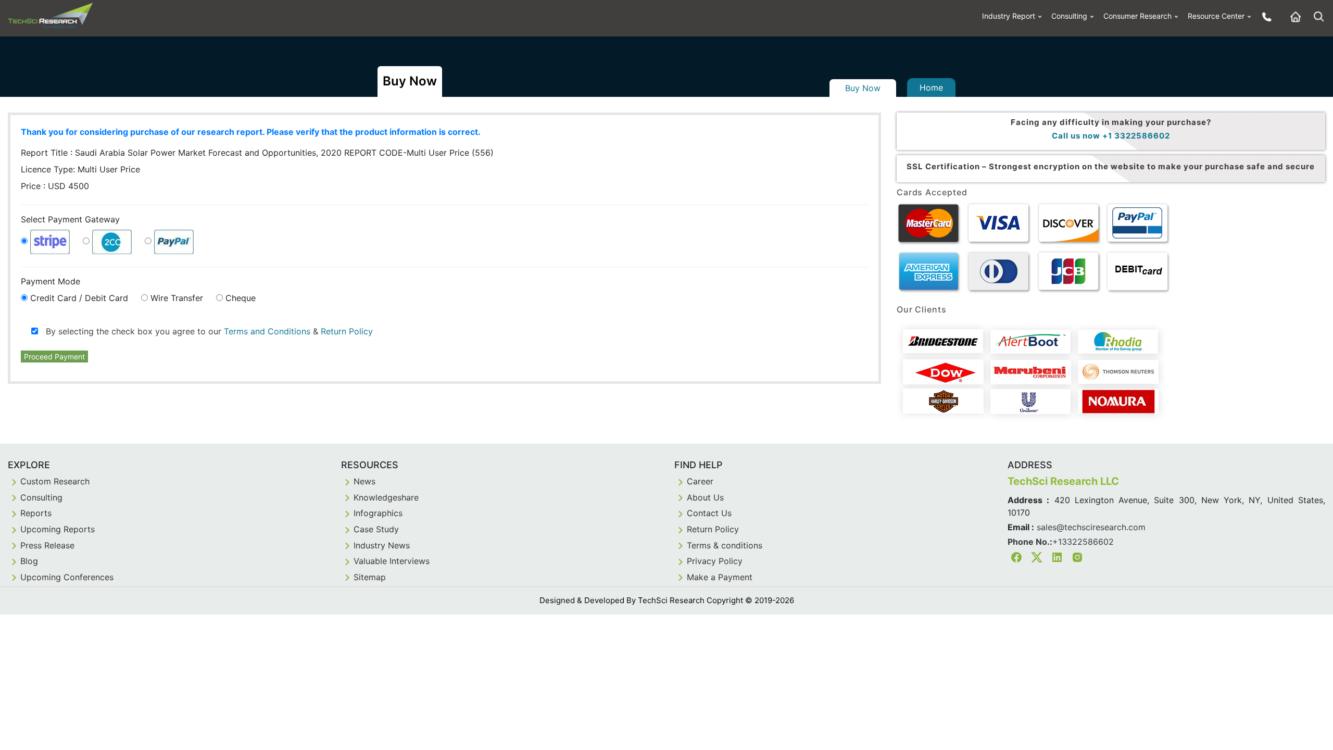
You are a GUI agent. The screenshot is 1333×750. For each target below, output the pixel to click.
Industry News (382, 545)
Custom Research (55, 481)
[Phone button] (1264, 16)
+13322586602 (1083, 541)
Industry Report (1008, 15)
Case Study (376, 529)
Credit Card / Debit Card (79, 298)
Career (700, 481)
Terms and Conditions (267, 331)
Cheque (240, 298)
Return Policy (347, 331)
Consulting (1069, 15)
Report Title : (181, 152)
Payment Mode (50, 281)
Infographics (378, 513)
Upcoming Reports (57, 529)
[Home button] (1293, 16)
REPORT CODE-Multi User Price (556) (419, 152)
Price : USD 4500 (55, 186)
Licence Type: (80, 169)
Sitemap (370, 577)
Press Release (47, 545)
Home (931, 87)
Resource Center (1216, 15)
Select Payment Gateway (70, 219)
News (364, 481)
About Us (705, 497)
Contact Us (709, 513)
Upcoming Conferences (67, 577)
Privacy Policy (715, 561)
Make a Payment (719, 577)
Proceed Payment (54, 356)
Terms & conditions (724, 545)
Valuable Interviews (392, 561)
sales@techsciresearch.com (1091, 527)
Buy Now (863, 88)
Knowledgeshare (386, 497)
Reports (36, 513)
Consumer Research (1137, 15)
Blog (29, 561)
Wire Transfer (176, 298)
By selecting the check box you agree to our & (205, 331)
